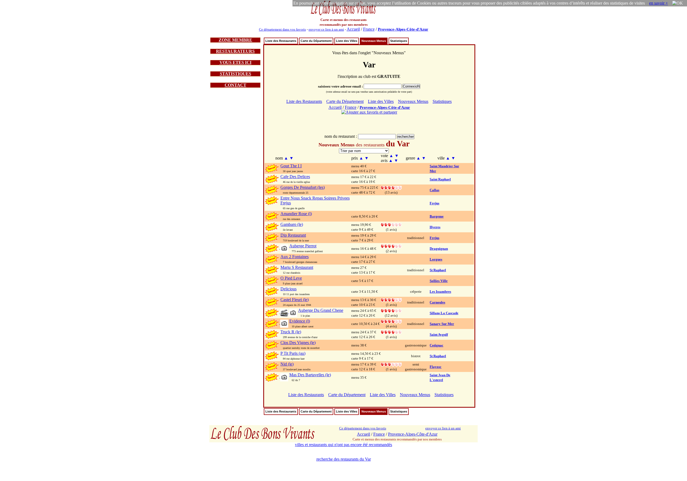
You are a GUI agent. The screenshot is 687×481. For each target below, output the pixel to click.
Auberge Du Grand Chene (320, 310)
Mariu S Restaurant (296, 267)
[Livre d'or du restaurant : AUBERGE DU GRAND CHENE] (391, 310)
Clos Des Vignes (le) (298, 342)
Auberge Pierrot (302, 246)
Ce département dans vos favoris (282, 29)
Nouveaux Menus (373, 40)
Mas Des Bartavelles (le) (310, 374)
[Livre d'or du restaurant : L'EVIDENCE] (391, 321)
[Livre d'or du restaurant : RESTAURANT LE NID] (391, 364)
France (369, 29)
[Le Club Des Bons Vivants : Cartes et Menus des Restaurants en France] (343, 14)
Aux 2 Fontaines (294, 256)
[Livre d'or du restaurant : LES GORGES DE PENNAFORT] (391, 187)
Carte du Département (316, 40)
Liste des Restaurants (280, 40)
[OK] (677, 3)
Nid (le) (287, 364)
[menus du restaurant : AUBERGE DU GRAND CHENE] (288, 312)
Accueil (353, 29)
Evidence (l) (299, 321)
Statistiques (398, 40)
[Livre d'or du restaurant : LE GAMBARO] (391, 224)
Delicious (288, 289)
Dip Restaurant (293, 235)
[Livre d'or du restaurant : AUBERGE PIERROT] (391, 246)
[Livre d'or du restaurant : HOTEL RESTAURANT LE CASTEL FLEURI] (391, 299)
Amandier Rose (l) (296, 213)
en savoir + (658, 3)
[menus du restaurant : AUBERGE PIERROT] (283, 248)
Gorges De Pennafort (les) (302, 187)
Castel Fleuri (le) (294, 299)
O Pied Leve (291, 278)
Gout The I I (291, 166)
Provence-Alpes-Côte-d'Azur (403, 29)
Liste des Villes (346, 40)
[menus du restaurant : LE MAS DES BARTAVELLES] (283, 376)
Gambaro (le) (291, 224)
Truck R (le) (290, 332)
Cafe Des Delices (295, 176)
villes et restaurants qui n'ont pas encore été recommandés (343, 444)
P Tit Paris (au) (292, 353)
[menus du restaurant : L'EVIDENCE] (283, 323)
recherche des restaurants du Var (343, 459)
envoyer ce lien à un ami (326, 29)
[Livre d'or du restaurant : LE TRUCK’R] (391, 332)
